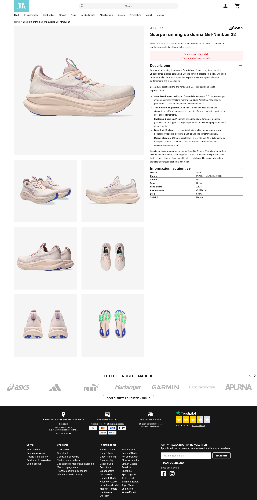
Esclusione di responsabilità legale (75, 463)
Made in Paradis (108, 488)
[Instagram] (172, 474)
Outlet (149, 14)
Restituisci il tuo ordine (150, 426)
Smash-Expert (129, 463)
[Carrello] (237, 6)
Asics (157, 28)
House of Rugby (108, 481)
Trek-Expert (128, 478)
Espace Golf (106, 463)
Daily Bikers (106, 453)
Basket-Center (107, 449)
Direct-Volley (106, 460)
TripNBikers (128, 485)
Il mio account (33, 449)
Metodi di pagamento (68, 467)
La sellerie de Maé (109, 485)
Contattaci (63, 424)
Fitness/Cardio (31, 14)
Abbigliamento (106, 14)
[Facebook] (164, 474)
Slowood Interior (130, 460)
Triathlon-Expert (130, 481)
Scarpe (121, 14)
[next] (255, 376)
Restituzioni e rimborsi (68, 460)
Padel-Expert (128, 449)
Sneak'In (126, 467)
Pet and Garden (130, 456)
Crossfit (62, 14)
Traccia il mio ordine (37, 456)
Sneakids (127, 471)
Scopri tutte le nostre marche (128, 398)
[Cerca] (82, 6)
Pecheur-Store (129, 453)
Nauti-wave (106, 492)
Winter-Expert (129, 492)
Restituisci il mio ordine (38, 460)
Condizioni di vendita (68, 456)
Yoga (73, 14)
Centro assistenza (36, 453)
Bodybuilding (49, 14)
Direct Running (108, 456)
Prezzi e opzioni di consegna (72, 471)
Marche (160, 14)
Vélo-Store (127, 488)
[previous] (250, 376)
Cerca (128, 6)
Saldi (16, 14)
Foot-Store (105, 467)
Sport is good (129, 474)
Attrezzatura (135, 14)
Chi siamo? (63, 449)
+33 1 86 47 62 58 (63, 433)
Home (17, 21)
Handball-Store (108, 478)
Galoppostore (107, 471)
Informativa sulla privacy (69, 474)
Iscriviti (221, 455)
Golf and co (106, 474)
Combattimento (88, 14)
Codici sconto (33, 463)
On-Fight (104, 495)
